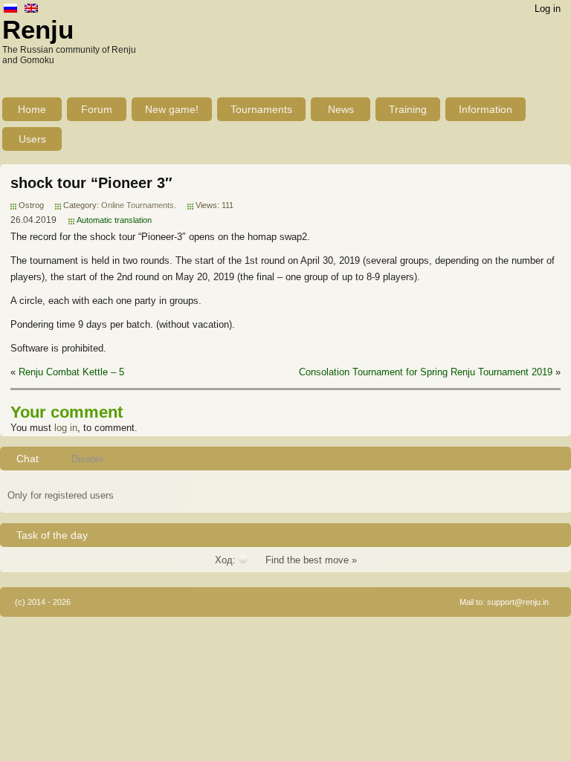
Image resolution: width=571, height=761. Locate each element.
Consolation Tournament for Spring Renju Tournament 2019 (425, 372)
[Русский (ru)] (10, 9)
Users (32, 139)
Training (408, 109)
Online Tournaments (137, 205)
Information (485, 109)
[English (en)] (31, 9)
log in (65, 427)
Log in (548, 8)
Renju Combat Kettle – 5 (71, 372)
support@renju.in (518, 602)
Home (32, 109)
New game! (172, 109)
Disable (87, 458)
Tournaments (261, 109)
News (341, 109)
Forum (96, 109)
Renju (38, 29)
